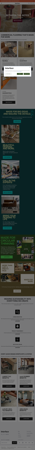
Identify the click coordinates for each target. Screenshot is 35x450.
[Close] (30, 67)
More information (19, 71)
